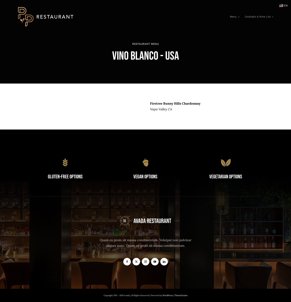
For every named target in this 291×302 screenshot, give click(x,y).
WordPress (168, 295)
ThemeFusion (180, 295)
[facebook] (127, 261)
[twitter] (136, 261)
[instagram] (145, 261)
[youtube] (155, 261)
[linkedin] (164, 261)
